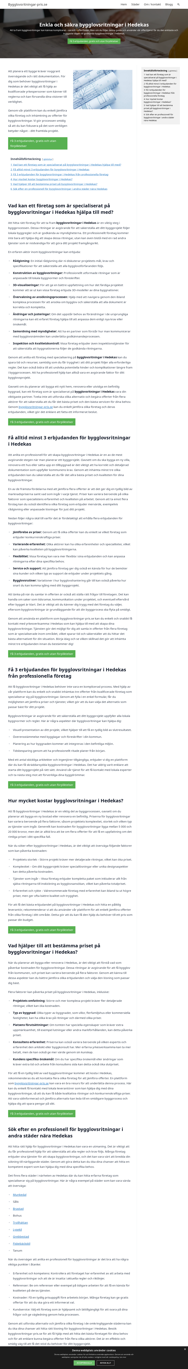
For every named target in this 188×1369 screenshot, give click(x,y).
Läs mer (123, 1357)
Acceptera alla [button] (84, 1363)
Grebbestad (21, 1236)
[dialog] (94, 1357)
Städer (135, 4)
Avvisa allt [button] (105, 1363)
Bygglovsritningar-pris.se (27, 4)
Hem (124, 4)
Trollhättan (20, 1222)
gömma (47, 159)
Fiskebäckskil (21, 1243)
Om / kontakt (152, 4)
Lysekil (17, 1229)
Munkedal (19, 1195)
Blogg (169, 4)
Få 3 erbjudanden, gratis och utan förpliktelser (94, 41)
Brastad (18, 1209)
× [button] (185, 1349)
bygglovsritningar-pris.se (36, 407)
